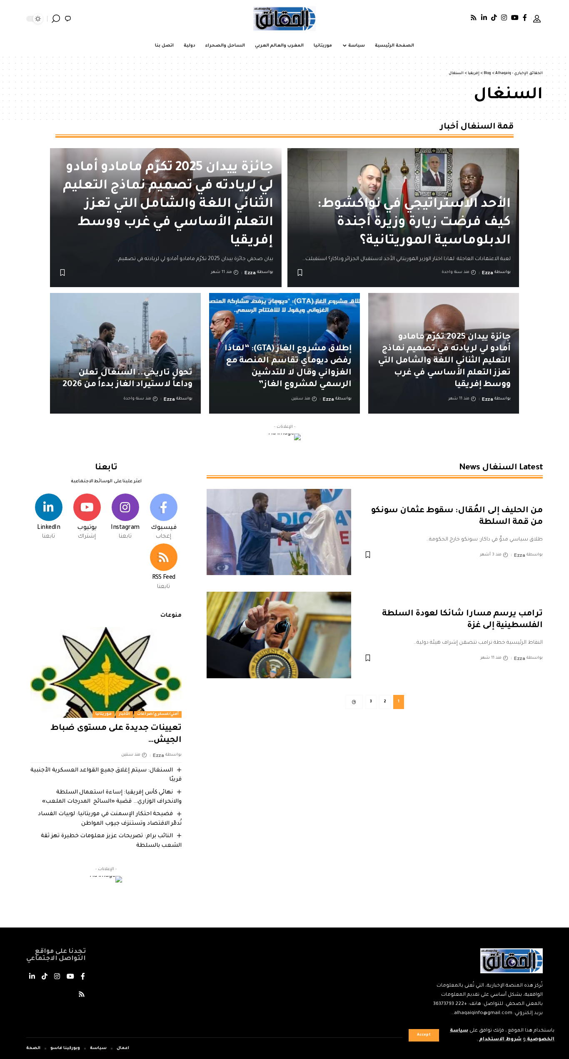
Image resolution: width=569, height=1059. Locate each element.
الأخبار (124, 714)
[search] (56, 19)
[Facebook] (163, 518)
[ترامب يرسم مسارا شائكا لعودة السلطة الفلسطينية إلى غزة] (279, 635)
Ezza (487, 272)
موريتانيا (103, 714)
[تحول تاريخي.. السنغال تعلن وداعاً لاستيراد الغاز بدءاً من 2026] (125, 353)
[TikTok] (494, 17)
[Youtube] (87, 518)
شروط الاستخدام (500, 1039)
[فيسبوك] (525, 17)
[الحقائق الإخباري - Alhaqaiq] (284, 18)
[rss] (163, 567)
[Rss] (473, 17)
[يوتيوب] (515, 17)
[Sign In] (537, 18)
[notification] (68, 18)
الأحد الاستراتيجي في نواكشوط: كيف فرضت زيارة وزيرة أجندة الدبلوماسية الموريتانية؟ (414, 223)
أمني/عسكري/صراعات (158, 714)
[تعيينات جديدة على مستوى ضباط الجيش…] (106, 672)
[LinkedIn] (484, 17)
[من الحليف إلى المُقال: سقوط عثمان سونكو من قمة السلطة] (279, 532)
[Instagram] (504, 17)
